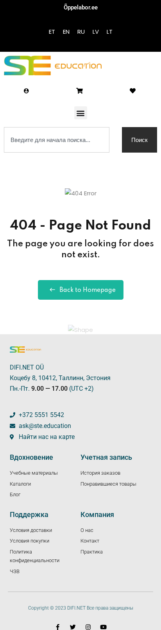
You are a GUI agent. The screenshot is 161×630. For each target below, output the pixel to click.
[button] (80, 112)
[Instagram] (88, 627)
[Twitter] (73, 627)
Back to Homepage (87, 290)
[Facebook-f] (58, 627)
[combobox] (56, 140)
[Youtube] (103, 627)
